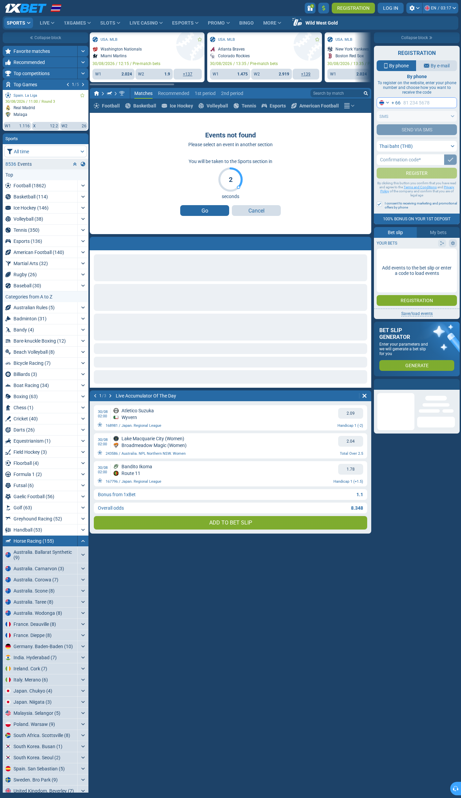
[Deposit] (323, 8)
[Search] (366, 93)
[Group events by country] (83, 164)
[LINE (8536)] (96, 93)
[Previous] (68, 84)
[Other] (349, 106)
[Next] (83, 84)
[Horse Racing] (109, 93)
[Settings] (414, 8)
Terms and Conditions (420, 200)
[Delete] (364, 242)
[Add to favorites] (82, 95)
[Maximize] (82, 51)
